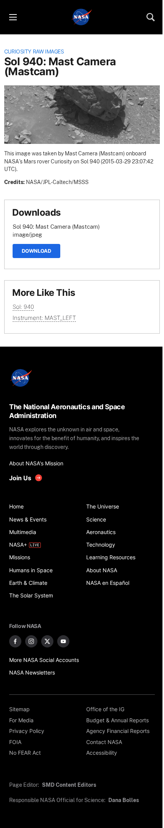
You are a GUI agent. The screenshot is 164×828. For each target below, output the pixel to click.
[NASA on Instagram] (31, 641)
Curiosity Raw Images (34, 51)
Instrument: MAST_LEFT (44, 317)
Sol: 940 (23, 306)
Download (36, 251)
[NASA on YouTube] (63, 641)
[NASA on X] (47, 641)
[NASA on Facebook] (15, 641)
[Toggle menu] (12, 17)
